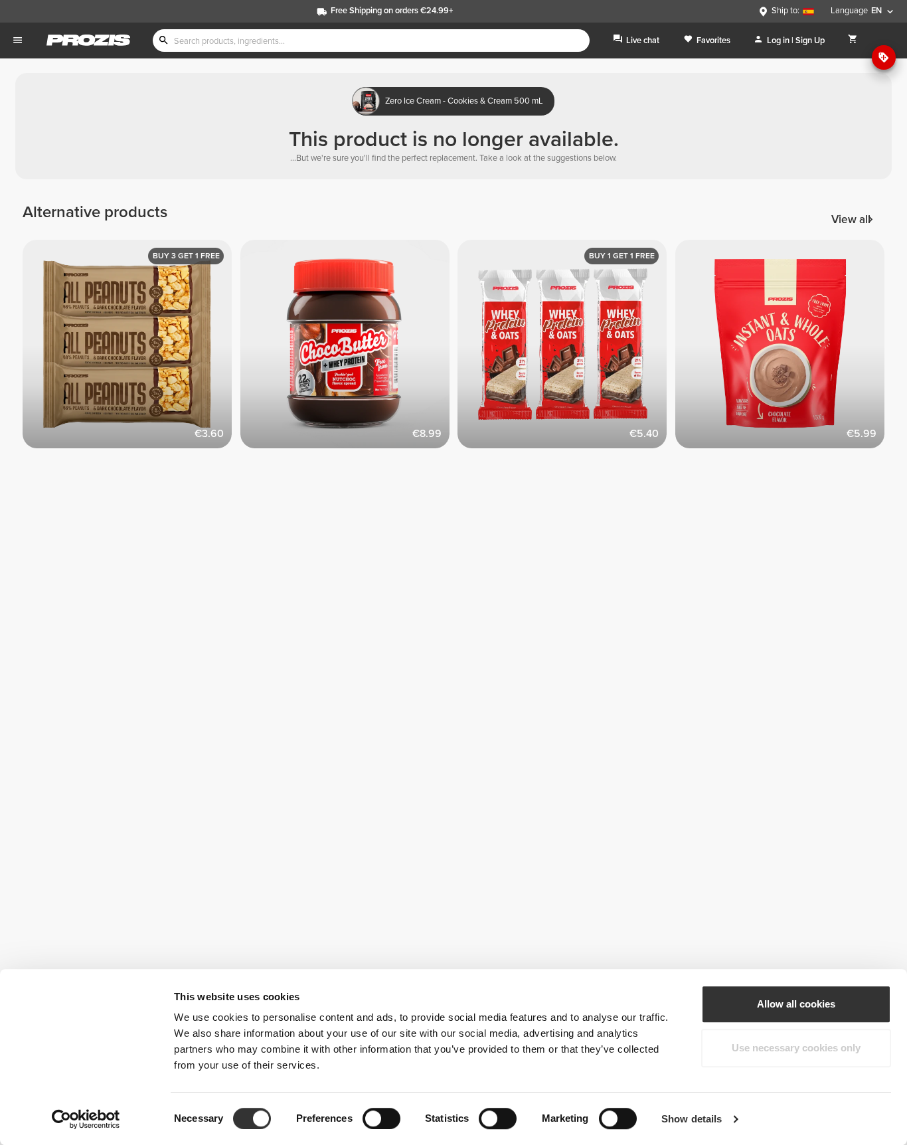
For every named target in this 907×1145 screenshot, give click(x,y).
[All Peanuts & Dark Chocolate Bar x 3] (131, 349)
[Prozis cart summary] (853, 40)
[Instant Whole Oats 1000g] (784, 349)
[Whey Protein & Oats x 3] (566, 349)
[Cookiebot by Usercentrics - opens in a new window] (86, 1119)
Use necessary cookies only (796, 1047)
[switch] (381, 1118)
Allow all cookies (796, 1004)
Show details (691, 1118)
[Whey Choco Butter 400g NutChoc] (349, 349)
